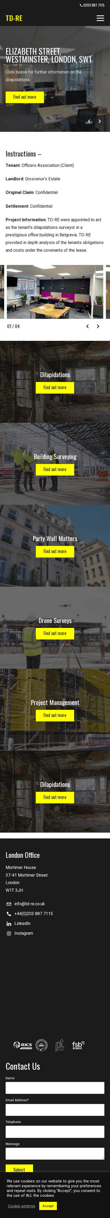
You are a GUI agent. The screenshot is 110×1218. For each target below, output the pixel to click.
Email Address (17, 1100)
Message (12, 1144)
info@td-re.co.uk (29, 903)
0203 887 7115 (93, 5)
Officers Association (41, 165)
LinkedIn (22, 923)
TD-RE (14, 18)
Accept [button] (48, 1206)
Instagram (23, 933)
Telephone (13, 1122)
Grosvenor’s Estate (42, 178)
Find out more (24, 97)
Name (10, 1078)
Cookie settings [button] (21, 1206)
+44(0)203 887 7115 (33, 913)
